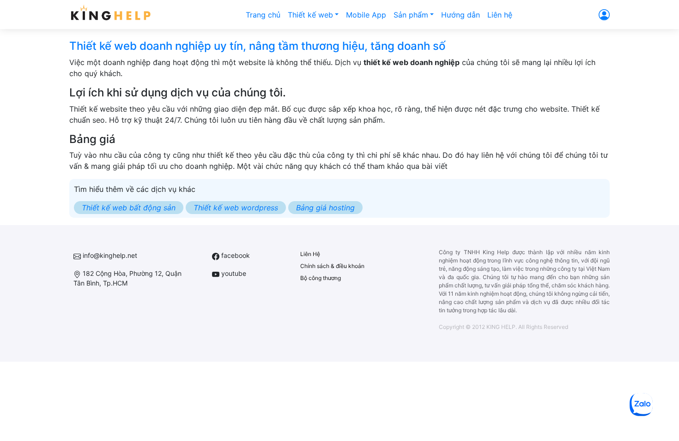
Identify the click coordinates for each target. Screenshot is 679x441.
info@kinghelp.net (109, 255)
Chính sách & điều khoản (332, 265)
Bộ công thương (320, 277)
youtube (232, 273)
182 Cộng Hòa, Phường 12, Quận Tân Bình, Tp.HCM (127, 278)
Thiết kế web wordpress (236, 207)
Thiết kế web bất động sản (129, 207)
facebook (234, 255)
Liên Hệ (310, 253)
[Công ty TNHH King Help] (110, 14)
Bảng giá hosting (325, 207)
